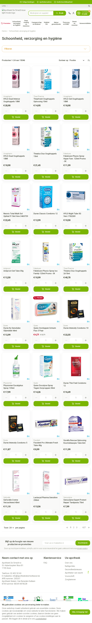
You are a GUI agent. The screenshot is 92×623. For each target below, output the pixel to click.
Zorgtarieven (70, 579)
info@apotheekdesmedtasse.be (26, 576)
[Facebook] (88, 572)
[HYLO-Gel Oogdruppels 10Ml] (76, 80)
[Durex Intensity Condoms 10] (76, 309)
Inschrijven (83, 543)
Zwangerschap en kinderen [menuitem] (37, 23)
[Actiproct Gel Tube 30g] (16, 252)
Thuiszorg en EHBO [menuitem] (66, 23)
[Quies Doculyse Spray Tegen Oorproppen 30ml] (46, 366)
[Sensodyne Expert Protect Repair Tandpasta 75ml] (76, 481)
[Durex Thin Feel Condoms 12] (76, 366)
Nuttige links (70, 566)
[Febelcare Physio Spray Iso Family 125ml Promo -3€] (46, 252)
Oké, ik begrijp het (80, 612)
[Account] (73, 13)
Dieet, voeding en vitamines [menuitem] (26, 23)
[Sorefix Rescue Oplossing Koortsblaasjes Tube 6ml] (76, 424)
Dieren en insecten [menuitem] (75, 23)
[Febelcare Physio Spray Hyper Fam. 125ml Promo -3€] (76, 137)
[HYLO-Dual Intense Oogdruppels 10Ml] (16, 80)
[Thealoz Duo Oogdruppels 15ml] (46, 137)
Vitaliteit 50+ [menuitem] (47, 23)
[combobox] (41, 13)
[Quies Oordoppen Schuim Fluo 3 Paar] (46, 309)
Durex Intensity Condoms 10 (75, 328)
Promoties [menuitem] (6, 23)
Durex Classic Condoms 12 (46, 213)
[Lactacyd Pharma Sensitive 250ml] (46, 481)
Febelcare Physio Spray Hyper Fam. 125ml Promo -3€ (74, 158)
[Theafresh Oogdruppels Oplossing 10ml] (46, 80)
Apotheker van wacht (74, 573)
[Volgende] (88, 527)
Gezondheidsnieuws (73, 569)
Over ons (68, 563)
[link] (67, 527)
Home (4, 31)
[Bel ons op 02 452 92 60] (69, 13)
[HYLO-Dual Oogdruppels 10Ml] (16, 137)
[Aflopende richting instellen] (88, 60)
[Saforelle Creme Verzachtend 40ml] (16, 481)
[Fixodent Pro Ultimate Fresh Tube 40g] (46, 424)
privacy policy (82, 548)
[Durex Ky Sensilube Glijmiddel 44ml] (16, 309)
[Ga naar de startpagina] (14, 13)
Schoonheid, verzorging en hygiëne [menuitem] (17, 23)
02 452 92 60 (15, 573)
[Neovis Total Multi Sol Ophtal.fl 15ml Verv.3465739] (16, 197)
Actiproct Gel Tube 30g (13, 271)
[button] (46, 49)
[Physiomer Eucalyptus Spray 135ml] (16, 366)
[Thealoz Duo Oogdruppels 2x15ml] (76, 252)
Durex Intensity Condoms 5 (15, 443)
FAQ (45, 563)
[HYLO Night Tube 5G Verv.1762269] (76, 197)
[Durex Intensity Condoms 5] (16, 424)
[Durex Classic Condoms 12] (46, 197)
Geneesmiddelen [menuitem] (86, 24)
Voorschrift (69, 576)
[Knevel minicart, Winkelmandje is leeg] (79, 13)
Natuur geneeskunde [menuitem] (57, 23)
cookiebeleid (40, 619)
